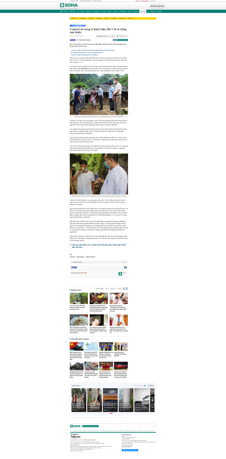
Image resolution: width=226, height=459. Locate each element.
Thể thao (115, 11)
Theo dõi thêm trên (138, 385)
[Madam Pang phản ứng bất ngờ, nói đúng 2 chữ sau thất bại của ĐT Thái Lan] (106, 346)
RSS (152, 430)
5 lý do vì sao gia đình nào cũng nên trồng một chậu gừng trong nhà (77, 307)
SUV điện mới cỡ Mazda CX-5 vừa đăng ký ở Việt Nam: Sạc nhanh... (141, 405)
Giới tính (130, 18)
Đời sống (159, 11)
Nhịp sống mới (122, 11)
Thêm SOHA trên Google (84, 40)
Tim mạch (113, 18)
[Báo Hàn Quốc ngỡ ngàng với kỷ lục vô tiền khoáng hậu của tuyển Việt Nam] (106, 366)
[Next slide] (152, 401)
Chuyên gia (83, 18)
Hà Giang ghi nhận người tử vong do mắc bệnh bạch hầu (87, 52)
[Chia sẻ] (72, 40)
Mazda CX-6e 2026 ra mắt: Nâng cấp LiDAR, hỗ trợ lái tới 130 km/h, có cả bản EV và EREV (120, 374)
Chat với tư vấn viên (131, 450)
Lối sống (91, 18)
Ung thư (107, 18)
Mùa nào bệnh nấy (90, 257)
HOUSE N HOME (75, 1)
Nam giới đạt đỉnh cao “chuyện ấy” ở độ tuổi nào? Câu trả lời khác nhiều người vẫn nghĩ (118, 308)
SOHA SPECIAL (98, 1)
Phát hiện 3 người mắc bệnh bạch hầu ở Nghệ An (84, 54)
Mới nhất (66, 11)
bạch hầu (72, 257)
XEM (125, 288)
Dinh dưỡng (99, 18)
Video (144, 430)
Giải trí (129, 11)
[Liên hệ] (125, 267)
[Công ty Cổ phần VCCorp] (91, 436)
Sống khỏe (142, 11)
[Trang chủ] (69, 6)
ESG (78, 11)
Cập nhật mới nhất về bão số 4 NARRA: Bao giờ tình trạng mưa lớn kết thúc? (91, 355)
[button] (111, 413)
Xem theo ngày (100, 288)
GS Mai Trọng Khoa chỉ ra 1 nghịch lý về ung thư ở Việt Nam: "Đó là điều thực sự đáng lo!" (119, 330)
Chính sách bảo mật (126, 446)
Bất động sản (96, 11)
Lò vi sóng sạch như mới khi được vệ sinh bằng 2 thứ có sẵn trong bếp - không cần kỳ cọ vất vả (98, 330)
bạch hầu (80, 62)
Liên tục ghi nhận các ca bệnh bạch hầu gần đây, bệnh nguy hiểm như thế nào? (93, 50)
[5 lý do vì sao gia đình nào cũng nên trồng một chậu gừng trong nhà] (79, 298)
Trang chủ (75, 430)
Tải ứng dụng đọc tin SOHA (90, 426)
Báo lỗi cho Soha (123, 40)
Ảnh (148, 430)
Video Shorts (76, 385)
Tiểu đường (122, 18)
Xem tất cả (150, 385)
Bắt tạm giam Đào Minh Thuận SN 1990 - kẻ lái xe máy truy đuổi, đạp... (94, 405)
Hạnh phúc (72, 11)
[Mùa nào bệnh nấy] (98, 26)
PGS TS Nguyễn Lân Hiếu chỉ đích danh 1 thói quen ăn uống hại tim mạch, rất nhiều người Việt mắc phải (78, 330)
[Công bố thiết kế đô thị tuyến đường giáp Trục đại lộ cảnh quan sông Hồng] (77, 366)
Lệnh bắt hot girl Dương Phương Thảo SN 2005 (120, 354)
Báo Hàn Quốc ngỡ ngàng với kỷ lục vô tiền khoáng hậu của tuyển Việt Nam (105, 374)
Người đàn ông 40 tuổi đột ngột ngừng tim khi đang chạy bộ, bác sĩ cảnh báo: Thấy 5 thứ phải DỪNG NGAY (99, 308)
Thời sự (82, 11)
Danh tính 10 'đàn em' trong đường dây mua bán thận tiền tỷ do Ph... (126, 405)
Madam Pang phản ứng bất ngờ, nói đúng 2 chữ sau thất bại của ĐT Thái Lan (106, 355)
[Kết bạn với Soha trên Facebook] (120, 274)
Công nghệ (153, 11)
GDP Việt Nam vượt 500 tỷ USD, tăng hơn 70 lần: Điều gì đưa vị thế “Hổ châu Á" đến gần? (76, 356)
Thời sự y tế (74, 18)
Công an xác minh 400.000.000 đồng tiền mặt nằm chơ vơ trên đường (91, 374)
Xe (147, 11)
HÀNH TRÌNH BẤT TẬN (86, 1)
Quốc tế (109, 11)
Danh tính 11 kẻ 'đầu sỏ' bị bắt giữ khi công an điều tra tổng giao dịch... (78, 405)
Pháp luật (135, 11)
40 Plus (104, 11)
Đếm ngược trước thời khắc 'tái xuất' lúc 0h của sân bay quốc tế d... (110, 405)
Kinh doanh (89, 11)
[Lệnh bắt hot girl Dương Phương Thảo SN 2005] (121, 346)
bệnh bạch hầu (80, 257)
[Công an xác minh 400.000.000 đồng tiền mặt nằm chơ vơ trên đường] (91, 366)
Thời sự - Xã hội (82, 430)
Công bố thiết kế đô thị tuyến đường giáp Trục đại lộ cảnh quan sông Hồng (76, 374)
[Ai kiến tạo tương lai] (157, 6)
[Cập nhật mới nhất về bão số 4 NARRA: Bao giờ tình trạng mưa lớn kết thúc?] (91, 346)
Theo (99, 262)
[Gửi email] (114, 40)
